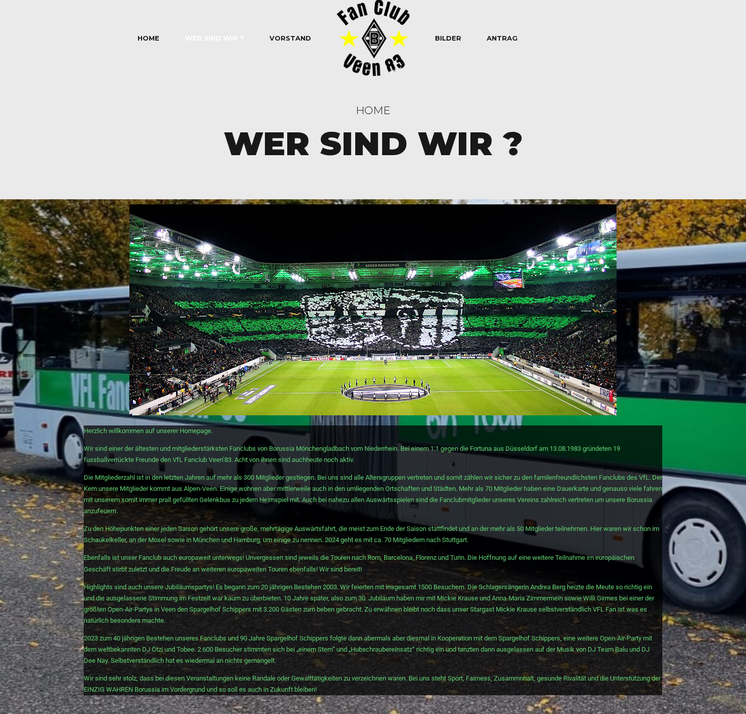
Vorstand (290, 38)
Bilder (448, 38)
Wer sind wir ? (214, 38)
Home (148, 38)
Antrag (502, 38)
